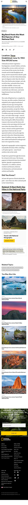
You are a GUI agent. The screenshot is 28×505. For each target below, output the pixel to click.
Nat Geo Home (17, 445)
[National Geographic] (14, 1)
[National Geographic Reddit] (15, 481)
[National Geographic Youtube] (18, 475)
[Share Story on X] (6, 49)
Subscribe (3, 472)
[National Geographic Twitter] (15, 475)
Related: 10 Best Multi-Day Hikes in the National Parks (13, 188)
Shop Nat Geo (16, 454)
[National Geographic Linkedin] (15, 478)
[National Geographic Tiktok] (18, 478)
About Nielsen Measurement (7, 456)
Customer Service (4, 474)
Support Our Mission (18, 462)
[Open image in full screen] (25, 194)
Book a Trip (16, 449)
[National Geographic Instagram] (15, 472)
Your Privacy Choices (5, 458)
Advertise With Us (17, 467)
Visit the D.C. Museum (18, 456)
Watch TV (16, 458)
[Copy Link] (13, 49)
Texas (12, 55)
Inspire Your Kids (17, 453)
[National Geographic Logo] (6, 440)
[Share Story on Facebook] (3, 49)
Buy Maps (16, 451)
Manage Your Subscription (6, 477)
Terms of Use (3, 445)
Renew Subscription (5, 476)
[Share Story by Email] (10, 49)
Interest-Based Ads (5, 454)
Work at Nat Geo (4, 479)
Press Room (16, 466)
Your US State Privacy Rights (6, 449)
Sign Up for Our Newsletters (6, 481)
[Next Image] (25, 201)
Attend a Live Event (18, 447)
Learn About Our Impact (18, 460)
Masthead (16, 464)
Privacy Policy (4, 447)
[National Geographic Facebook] (18, 472)
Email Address (5, 422)
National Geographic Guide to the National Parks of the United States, (13, 251)
